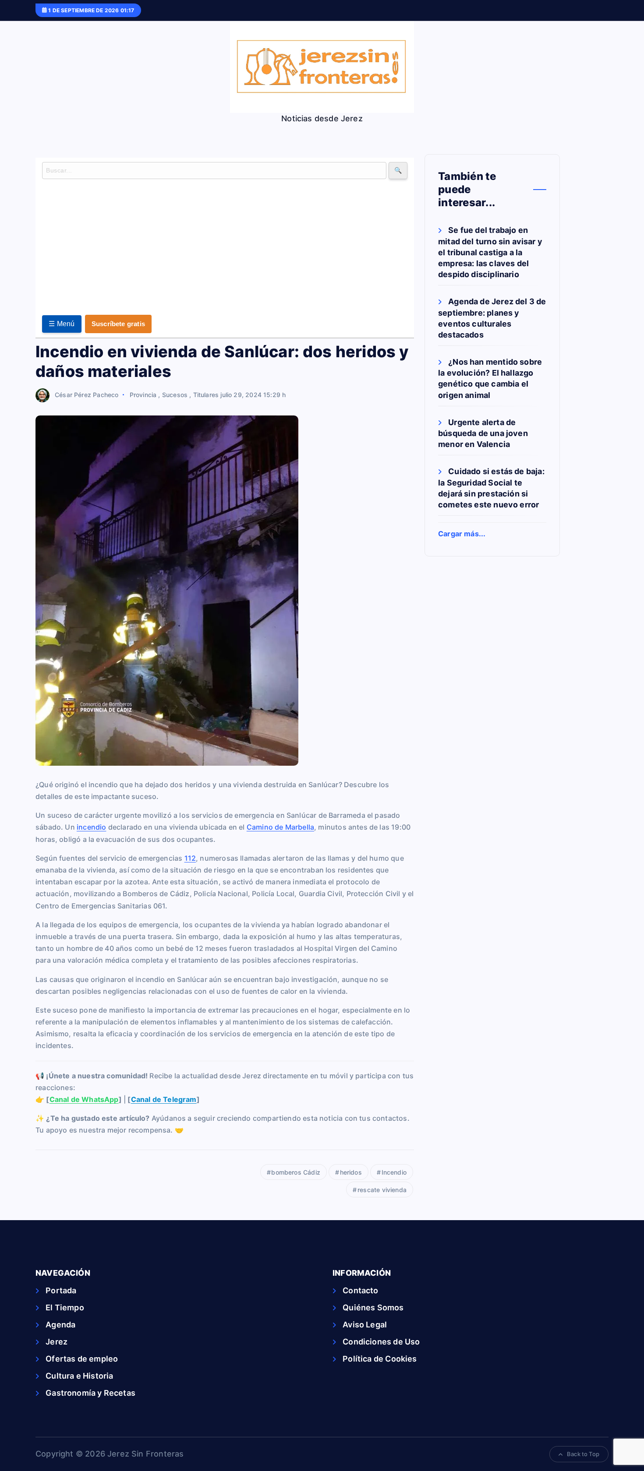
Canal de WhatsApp (84, 1099)
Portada (61, 1290)
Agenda (60, 1324)
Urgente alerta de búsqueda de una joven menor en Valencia (483, 433)
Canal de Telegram (164, 1099)
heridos (351, 1172)
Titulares (206, 394)
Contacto (360, 1290)
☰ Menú (62, 323)
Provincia (143, 394)
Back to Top (583, 1453)
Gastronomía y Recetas (90, 1392)
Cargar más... (461, 533)
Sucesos (175, 394)
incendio (91, 827)
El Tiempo (65, 1307)
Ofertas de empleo (82, 1358)
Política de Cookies (380, 1358)
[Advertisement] (224, 249)
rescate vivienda (382, 1189)
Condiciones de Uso (381, 1341)
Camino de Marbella (280, 827)
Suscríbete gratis (118, 323)
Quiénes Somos (373, 1307)
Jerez (56, 1341)
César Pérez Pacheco (86, 394)
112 (190, 858)
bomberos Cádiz (295, 1172)
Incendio (394, 1172)
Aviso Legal (365, 1324)
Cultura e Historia (79, 1375)
